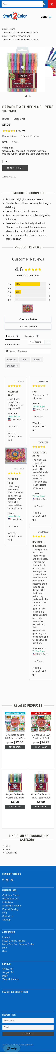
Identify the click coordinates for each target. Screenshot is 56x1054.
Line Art (6, 937)
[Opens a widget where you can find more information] (11, 1048)
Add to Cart (16, 168)
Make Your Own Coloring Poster (18, 944)
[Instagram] (7, 879)
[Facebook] (3, 879)
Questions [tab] (29, 336)
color (25, 359)
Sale (4, 951)
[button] (20, 436)
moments (12, 365)
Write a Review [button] (29, 319)
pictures (11, 359)
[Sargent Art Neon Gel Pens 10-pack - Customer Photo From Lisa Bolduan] (28, 309)
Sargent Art (24, 36)
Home (4, 29)
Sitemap (6, 919)
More (12, 29)
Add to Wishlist (9, 176)
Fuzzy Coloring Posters (13, 940)
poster (36, 359)
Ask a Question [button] (29, 326)
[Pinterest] (12, 879)
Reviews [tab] (10, 336)
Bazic (5, 975)
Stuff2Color (7, 968)
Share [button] (15, 426)
